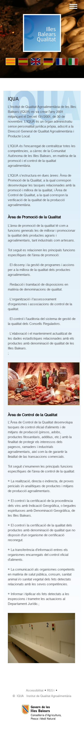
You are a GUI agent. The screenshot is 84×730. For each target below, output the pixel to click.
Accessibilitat (34, 690)
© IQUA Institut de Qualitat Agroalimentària (42, 696)
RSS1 (51, 690)
